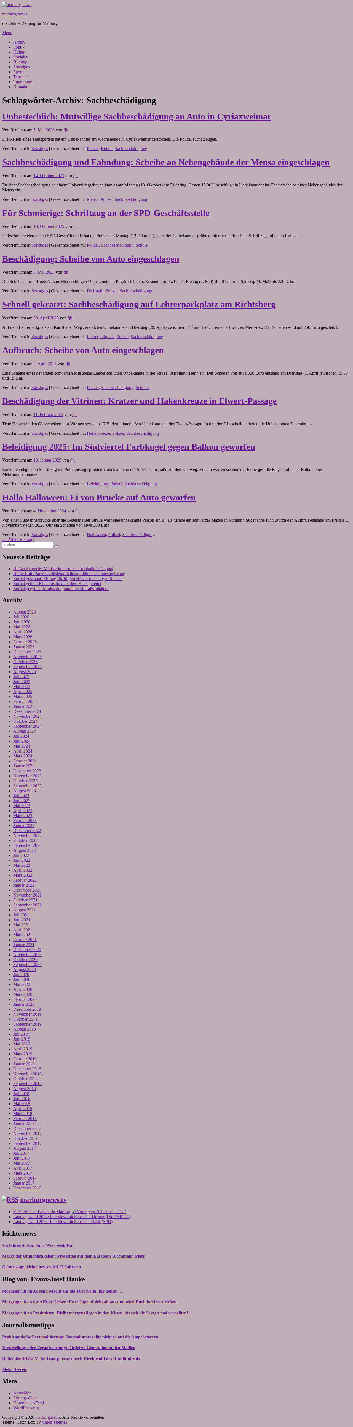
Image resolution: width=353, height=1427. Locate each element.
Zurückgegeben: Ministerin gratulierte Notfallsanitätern (61, 588)
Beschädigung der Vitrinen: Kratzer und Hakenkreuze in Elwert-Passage (139, 401)
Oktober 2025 (25, 661)
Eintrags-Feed (25, 1398)
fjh (65, 129)
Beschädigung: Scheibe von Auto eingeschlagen (90, 259)
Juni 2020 (21, 979)
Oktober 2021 (25, 900)
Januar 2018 (23, 1123)
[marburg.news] (16, 4)
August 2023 (24, 790)
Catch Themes (54, 1422)
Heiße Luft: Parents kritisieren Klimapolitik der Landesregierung (69, 573)
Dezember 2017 (27, 1128)
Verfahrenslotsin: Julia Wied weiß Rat (38, 1245)
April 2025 (22, 691)
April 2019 (22, 1049)
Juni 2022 (21, 860)
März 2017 (22, 1173)
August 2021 (24, 910)
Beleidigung (97, 483)
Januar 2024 (23, 766)
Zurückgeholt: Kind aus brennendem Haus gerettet (57, 583)
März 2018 (22, 1113)
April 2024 (22, 751)
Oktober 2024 (25, 721)
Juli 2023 (21, 795)
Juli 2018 (21, 1093)
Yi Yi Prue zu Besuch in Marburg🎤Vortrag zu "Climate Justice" (69, 1211)
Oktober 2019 (25, 1019)
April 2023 (22, 810)
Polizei (93, 148)
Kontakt (20, 86)
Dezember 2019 (27, 1009)
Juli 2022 (21, 855)
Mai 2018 (21, 1103)
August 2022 (24, 850)
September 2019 (27, 1024)
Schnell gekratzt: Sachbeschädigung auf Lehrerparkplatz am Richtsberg (139, 304)
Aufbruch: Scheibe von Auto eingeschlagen (83, 350)
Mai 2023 (21, 805)
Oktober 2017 (25, 1138)
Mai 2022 (21, 865)
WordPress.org (26, 1407)
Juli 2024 (21, 736)
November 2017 (27, 1133)
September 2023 (27, 785)
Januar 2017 (23, 1183)
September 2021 (27, 905)
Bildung (20, 62)
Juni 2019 (21, 1039)
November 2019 (27, 1014)
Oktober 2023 (25, 780)
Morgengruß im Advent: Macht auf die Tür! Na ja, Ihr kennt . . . (62, 1291)
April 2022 (22, 870)
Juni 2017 (21, 1158)
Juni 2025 (21, 681)
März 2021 (22, 934)
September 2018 (27, 1083)
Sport (18, 72)
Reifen (107, 148)
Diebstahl (95, 291)
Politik (19, 47)
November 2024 (27, 716)
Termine (20, 76)
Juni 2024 (21, 741)
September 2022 (27, 845)
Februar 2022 (25, 880)
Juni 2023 (21, 800)
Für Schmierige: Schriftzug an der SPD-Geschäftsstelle (105, 213)
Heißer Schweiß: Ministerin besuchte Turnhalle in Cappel (63, 568)
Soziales (20, 57)
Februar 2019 (25, 1059)
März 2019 (22, 1054)
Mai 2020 (21, 984)
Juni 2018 (21, 1098)
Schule (142, 245)
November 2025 (27, 656)
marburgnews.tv (43, 1199)
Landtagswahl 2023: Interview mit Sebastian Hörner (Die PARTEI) (72, 1216)
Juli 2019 (21, 1034)
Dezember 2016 (27, 1188)
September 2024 (27, 726)
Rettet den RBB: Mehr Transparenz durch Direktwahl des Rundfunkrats (71, 1358)
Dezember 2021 (27, 890)
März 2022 (22, 875)
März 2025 (22, 696)
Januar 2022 (23, 885)
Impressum (22, 81)
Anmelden (22, 1393)
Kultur (19, 52)
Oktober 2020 (25, 959)
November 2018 (27, 1073)
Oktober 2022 (25, 840)
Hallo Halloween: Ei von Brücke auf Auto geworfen (99, 497)
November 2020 (27, 954)
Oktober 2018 (25, 1078)
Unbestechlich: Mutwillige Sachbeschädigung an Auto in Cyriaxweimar (136, 116)
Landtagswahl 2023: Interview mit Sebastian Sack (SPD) (63, 1221)
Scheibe (142, 387)
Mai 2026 (21, 627)
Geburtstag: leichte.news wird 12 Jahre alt (41, 1267)
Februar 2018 (25, 1118)
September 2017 (27, 1143)
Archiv (19, 42)
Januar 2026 (23, 646)
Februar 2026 (25, 641)
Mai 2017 (21, 1163)
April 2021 (22, 929)
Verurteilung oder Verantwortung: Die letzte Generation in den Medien (68, 1347)
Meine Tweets (14, 1369)
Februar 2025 (25, 701)
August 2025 (24, 671)
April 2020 (22, 989)
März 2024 (22, 756)
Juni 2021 (21, 919)
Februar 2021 (25, 939)
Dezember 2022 (27, 830)
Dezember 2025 (27, 651)
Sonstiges (21, 67)
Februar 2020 (25, 999)
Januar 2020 (23, 1004)
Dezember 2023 (27, 771)
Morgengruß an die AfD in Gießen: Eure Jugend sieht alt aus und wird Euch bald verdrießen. (90, 1302)
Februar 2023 (25, 820)
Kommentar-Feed (28, 1403)
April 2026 (22, 632)
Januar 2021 (23, 944)
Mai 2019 (21, 1044)
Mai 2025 (21, 686)
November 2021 (27, 895)
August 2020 (24, 969)
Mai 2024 (21, 746)
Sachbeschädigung (131, 148)
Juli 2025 (21, 676)
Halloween (96, 534)
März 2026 (22, 636)
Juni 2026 (21, 622)
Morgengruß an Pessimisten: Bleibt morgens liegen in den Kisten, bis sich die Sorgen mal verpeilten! (95, 1313)
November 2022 (27, 835)
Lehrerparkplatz (100, 336)
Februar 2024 (25, 761)
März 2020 (22, 994)
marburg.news (14, 14)
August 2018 (24, 1088)
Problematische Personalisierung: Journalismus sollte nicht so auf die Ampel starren (80, 1337)
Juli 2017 (21, 1153)
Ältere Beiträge (18, 539)
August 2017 (24, 1148)
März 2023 (22, 815)
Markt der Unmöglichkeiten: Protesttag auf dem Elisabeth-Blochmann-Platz (73, 1256)
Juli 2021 (21, 915)
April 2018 (22, 1108)
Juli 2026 (21, 617)
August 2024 (24, 731)
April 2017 (22, 1168)
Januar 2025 (23, 706)
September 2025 (27, 666)
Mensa (92, 199)
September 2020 (27, 964)
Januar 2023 (23, 825)
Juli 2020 (21, 974)
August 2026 (24, 612)
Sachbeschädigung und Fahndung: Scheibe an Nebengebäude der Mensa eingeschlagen (166, 162)
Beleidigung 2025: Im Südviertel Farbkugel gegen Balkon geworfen (128, 447)
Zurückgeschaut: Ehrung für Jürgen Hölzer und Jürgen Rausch (67, 578)
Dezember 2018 (27, 1068)
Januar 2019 (23, 1063)
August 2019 (24, 1029)
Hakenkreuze (98, 433)
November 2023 (27, 775)
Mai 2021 (21, 924)
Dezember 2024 (27, 711)
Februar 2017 (25, 1178)
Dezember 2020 (27, 949)
